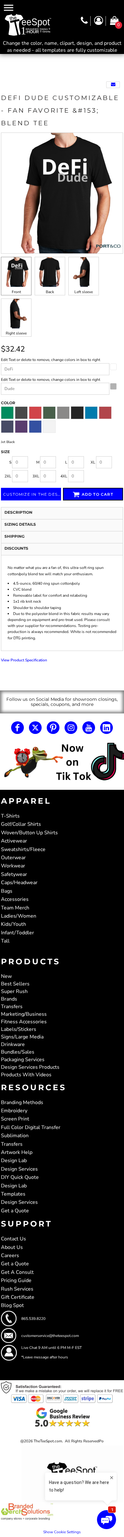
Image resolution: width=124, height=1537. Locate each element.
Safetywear (14, 874)
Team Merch (15, 907)
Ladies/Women (18, 916)
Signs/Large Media (22, 1036)
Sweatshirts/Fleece (23, 849)
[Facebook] (17, 727)
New (6, 976)
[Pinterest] (53, 727)
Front (16, 291)
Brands (9, 999)
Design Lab (14, 1160)
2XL (7, 476)
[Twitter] (35, 727)
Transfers (12, 1006)
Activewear (14, 840)
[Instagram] (71, 727)
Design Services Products (30, 1067)
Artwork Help (16, 1152)
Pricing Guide (16, 1280)
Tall (5, 940)
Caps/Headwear (19, 882)
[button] (62, 762)
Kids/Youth (13, 924)
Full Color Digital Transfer (30, 1127)
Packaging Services (23, 1059)
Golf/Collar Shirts (21, 824)
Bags (6, 891)
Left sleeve (83, 291)
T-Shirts (10, 816)
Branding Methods (22, 1102)
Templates (13, 1194)
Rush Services (17, 1289)
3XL (35, 476)
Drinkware (13, 1044)
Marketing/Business (24, 1014)
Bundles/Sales (17, 1052)
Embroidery (14, 1110)
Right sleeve (16, 333)
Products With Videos (26, 1074)
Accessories (15, 899)
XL (93, 462)
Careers (10, 1255)
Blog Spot (12, 1305)
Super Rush (14, 991)
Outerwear (13, 857)
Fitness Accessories (24, 1021)
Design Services (19, 1169)
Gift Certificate (17, 1297)
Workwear (13, 865)
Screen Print (15, 1118)
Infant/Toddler (17, 932)
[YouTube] (88, 727)
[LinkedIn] (106, 727)
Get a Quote (15, 1210)
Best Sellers (15, 983)
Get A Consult (17, 1272)
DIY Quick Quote (20, 1177)
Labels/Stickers (18, 1029)
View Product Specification (24, 660)
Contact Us (13, 1238)
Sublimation (15, 1135)
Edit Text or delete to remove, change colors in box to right (50, 359)
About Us (12, 1247)
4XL (63, 476)
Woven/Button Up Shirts (29, 832)
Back (50, 291)
